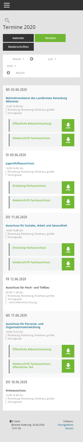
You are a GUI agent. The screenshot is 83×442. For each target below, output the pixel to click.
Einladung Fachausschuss (29, 185)
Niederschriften (18, 47)
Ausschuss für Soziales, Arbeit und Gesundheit (36, 225)
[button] (68, 125)
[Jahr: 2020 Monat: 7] (8, 72)
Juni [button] (51, 59)
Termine (50, 38)
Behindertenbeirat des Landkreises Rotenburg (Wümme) (36, 99)
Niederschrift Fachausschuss (31, 138)
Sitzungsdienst (65, 426)
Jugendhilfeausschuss (20, 163)
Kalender (18, 38)
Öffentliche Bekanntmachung (32, 123)
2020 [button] (10, 66)
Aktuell (20, 73)
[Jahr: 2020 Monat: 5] (31, 59)
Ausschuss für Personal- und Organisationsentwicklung (24, 325)
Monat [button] (17, 59)
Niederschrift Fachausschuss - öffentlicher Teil (32, 365)
